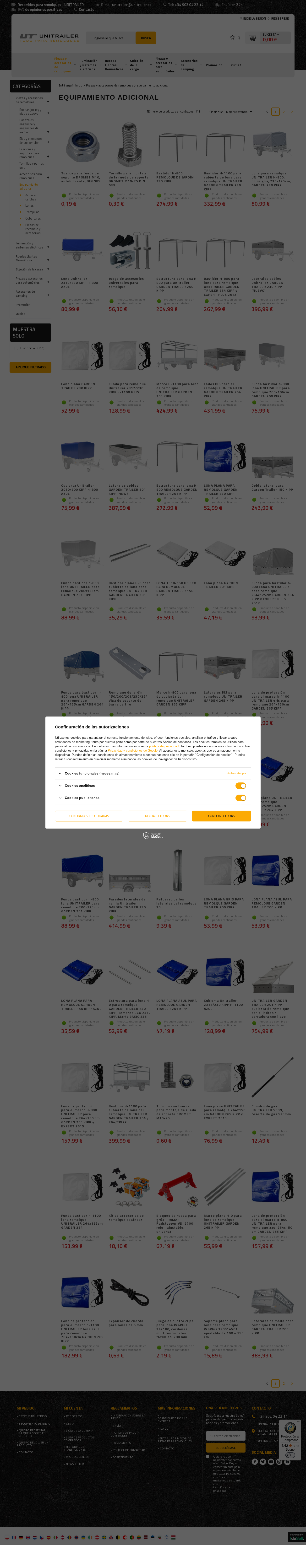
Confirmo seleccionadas (89, 815)
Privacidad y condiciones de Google (133, 750)
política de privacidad (164, 746)
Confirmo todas (221, 815)
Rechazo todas (157, 815)
